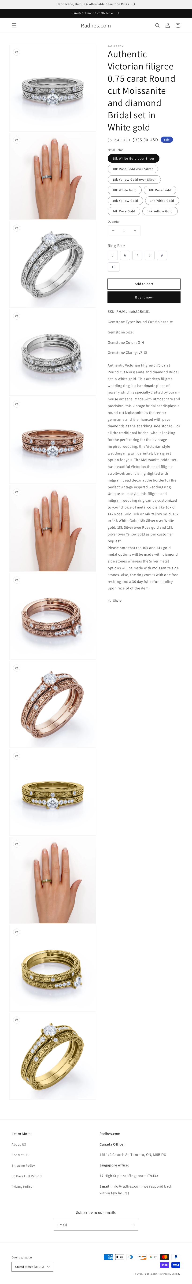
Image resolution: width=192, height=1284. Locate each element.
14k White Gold (162, 201)
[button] (14, 25)
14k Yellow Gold (160, 211)
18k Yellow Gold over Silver (134, 179)
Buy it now (144, 297)
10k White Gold (125, 190)
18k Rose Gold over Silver (133, 169)
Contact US (20, 1155)
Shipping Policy (23, 1165)
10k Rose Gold (160, 190)
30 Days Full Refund (27, 1176)
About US (19, 1144)
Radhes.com (150, 1273)
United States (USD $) (29, 1267)
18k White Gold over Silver (134, 158)
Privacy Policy (22, 1187)
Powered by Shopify (169, 1273)
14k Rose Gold (124, 211)
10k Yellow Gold (125, 201)
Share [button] (117, 600)
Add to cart (144, 284)
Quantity (113, 222)
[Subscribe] (133, 1225)
